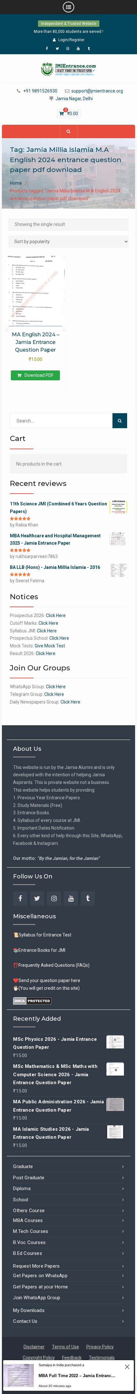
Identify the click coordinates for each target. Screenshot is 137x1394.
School (20, 1200)
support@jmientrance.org (97, 91)
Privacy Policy (100, 1346)
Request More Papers (36, 1266)
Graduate (23, 1166)
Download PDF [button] (39, 375)
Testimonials (102, 1357)
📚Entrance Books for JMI (39, 950)
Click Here (56, 615)
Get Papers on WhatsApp (40, 1275)
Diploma (21, 1188)
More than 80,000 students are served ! (68, 31)
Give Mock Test (50, 645)
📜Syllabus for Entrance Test (42, 934)
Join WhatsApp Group (36, 1298)
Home (16, 183)
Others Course (29, 1210)
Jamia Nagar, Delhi (74, 99)
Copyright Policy (39, 1357)
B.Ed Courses (27, 1253)
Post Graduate (28, 1178)
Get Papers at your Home (40, 1287)
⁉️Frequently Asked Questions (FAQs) (51, 965)
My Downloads (28, 1310)
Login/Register (71, 40)
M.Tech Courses (30, 1231)
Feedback (72, 1357)
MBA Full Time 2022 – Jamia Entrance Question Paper (78, 1375)
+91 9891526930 (40, 91)
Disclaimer (34, 1346)
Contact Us (25, 1321)
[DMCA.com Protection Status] (32, 1000)
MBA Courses (28, 1220)
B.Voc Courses (29, 1242)
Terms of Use (65, 1346)
